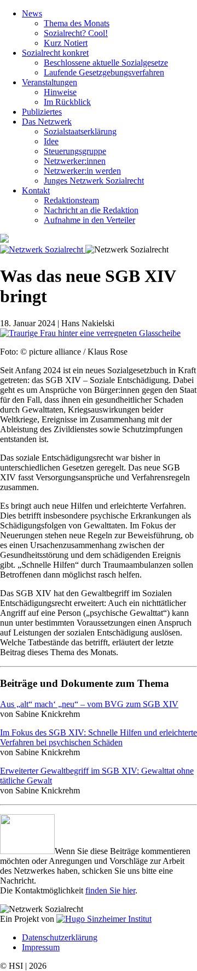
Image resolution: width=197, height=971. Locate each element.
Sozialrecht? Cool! (76, 33)
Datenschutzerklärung (59, 937)
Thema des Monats (76, 23)
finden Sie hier (110, 890)
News (32, 13)
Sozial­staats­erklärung (80, 131)
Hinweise (60, 92)
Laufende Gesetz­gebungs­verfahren (104, 72)
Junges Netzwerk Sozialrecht (94, 180)
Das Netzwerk (47, 121)
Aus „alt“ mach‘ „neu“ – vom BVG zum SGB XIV (89, 704)
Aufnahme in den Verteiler (89, 220)
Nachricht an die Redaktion (91, 210)
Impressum (41, 947)
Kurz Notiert (66, 43)
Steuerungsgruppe (75, 151)
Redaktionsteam (71, 200)
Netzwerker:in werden (82, 170)
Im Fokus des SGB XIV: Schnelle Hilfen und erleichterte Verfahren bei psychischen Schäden (98, 737)
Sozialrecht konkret (55, 52)
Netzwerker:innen (75, 161)
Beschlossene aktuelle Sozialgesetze (106, 62)
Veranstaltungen (49, 82)
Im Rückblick (67, 102)
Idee (51, 141)
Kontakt (36, 190)
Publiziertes (42, 111)
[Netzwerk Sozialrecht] (42, 249)
